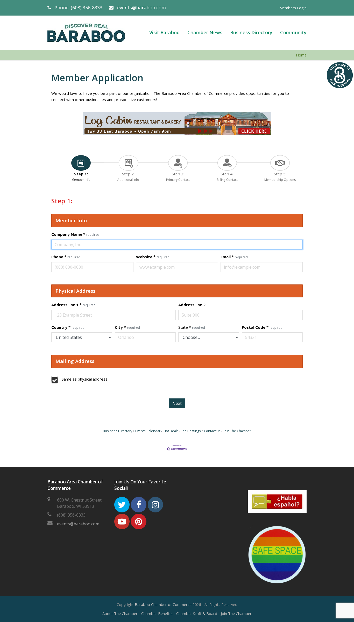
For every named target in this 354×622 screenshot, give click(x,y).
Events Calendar (147, 430)
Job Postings (191, 430)
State (191, 327)
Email (234, 256)
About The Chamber (120, 613)
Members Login (293, 7)
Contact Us (212, 430)
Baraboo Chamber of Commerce (163, 604)
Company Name (75, 234)
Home (301, 55)
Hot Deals (171, 430)
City (127, 327)
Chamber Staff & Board (196, 613)
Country (67, 327)
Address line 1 (73, 304)
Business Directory (117, 430)
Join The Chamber (237, 430)
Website (152, 256)
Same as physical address (85, 379)
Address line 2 (192, 304)
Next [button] (177, 403)
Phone (65, 256)
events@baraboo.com (141, 7)
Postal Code (262, 327)
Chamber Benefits (157, 613)
